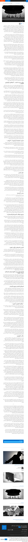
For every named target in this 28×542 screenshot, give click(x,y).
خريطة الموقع (25, 531)
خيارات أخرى (2, 539)
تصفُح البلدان (21, 440)
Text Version (22, 531)
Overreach (22, 502)
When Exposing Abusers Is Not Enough (18, 519)
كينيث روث (19, 467)
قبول (5, 539)
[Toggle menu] (25, 0)
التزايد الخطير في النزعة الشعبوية (19, 464)
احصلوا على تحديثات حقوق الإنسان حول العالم (19, 525)
